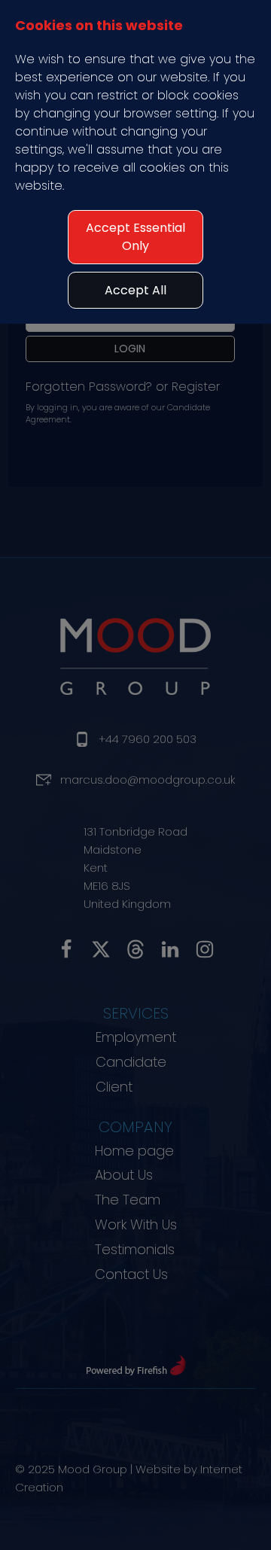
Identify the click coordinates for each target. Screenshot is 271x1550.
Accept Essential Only (135, 236)
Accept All (135, 290)
